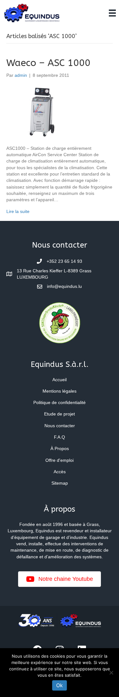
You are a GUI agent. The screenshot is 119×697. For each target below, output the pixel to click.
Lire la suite (18, 211)
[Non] (111, 672)
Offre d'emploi (59, 460)
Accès (60, 471)
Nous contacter (59, 425)
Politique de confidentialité (59, 402)
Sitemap (59, 483)
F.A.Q (59, 437)
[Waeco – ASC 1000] (41, 111)
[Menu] (112, 13)
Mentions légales (59, 391)
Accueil (59, 379)
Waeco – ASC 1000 (48, 63)
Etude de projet (59, 413)
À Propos (59, 448)
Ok (59, 685)
